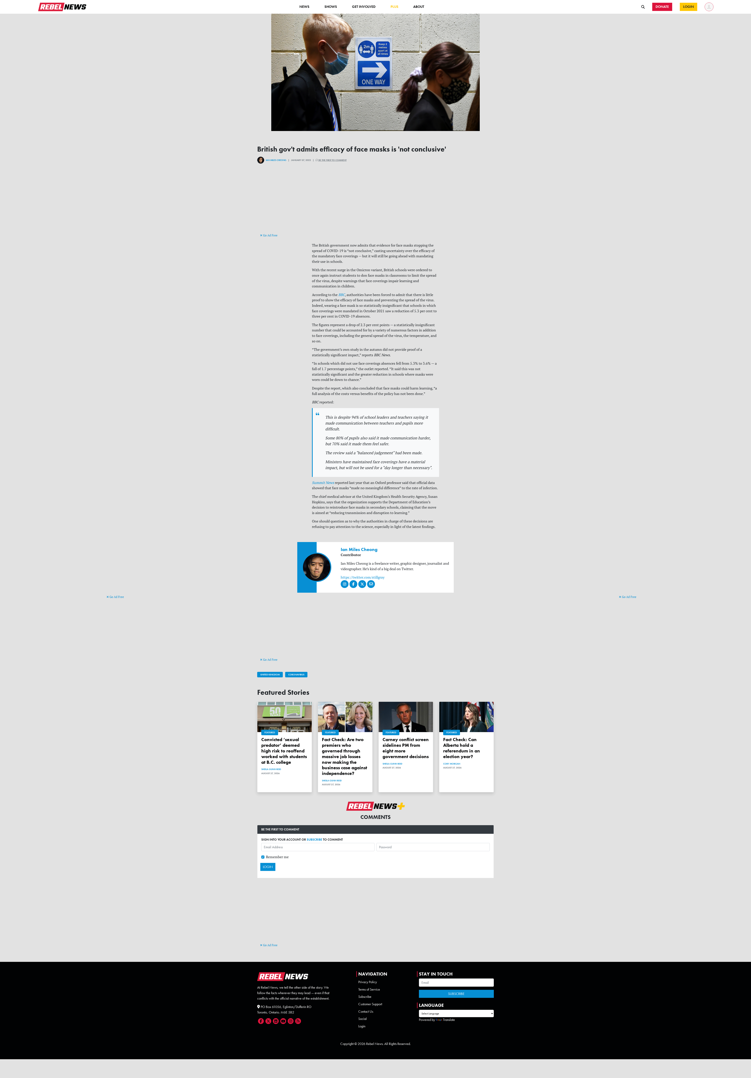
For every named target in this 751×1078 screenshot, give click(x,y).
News (304, 6)
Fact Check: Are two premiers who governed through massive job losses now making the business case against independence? (344, 756)
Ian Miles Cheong (276, 160)
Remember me (277, 857)
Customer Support (370, 1004)
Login (361, 1026)
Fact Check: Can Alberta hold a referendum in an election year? (461, 747)
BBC (341, 295)
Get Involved (364, 6)
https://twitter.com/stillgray (362, 577)
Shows (330, 6)
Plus (394, 6)
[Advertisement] (122, 534)
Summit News (323, 482)
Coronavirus (296, 674)
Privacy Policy (367, 982)
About (418, 6)
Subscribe (364, 996)
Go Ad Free (116, 597)
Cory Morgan (451, 763)
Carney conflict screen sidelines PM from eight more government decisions (406, 747)
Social (362, 1018)
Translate (449, 1019)
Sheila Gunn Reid (271, 769)
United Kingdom (270, 674)
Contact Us (365, 1011)
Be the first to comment (332, 160)
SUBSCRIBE (314, 839)
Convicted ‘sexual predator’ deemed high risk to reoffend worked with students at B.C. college (284, 750)
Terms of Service (369, 989)
